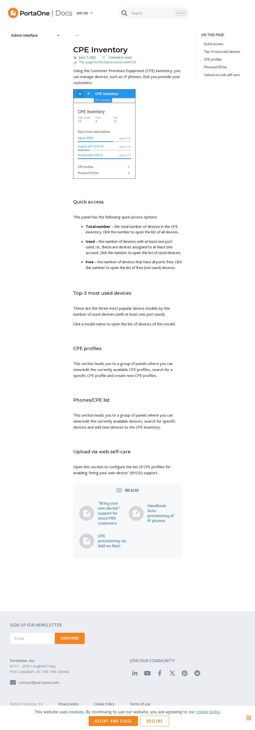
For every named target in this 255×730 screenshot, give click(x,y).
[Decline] (248, 717)
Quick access (213, 44)
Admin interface (84, 43)
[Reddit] (197, 673)
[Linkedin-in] (134, 673)
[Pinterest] (185, 673)
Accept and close (113, 721)
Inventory (134, 43)
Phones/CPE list (215, 67)
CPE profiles (213, 59)
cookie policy (208, 712)
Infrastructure (112, 43)
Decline (155, 721)
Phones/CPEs (156, 43)
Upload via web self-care (222, 75)
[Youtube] (147, 673)
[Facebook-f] (159, 673)
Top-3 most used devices (222, 52)
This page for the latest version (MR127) (107, 62)
